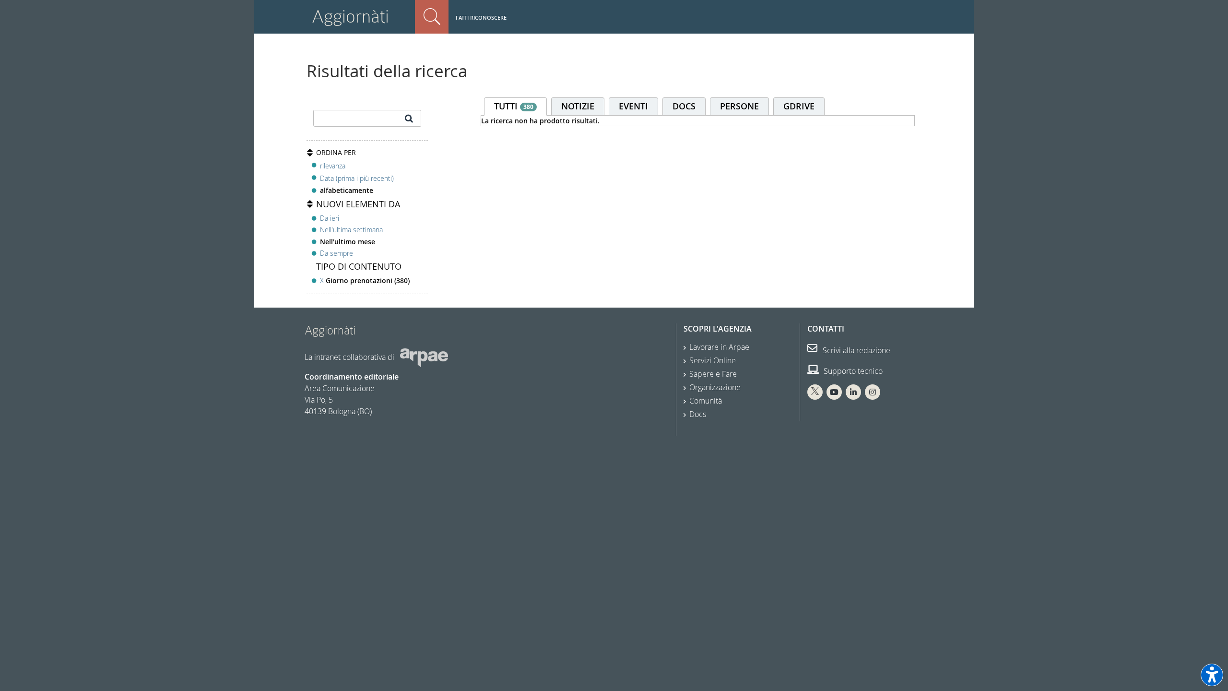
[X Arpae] (815, 392)
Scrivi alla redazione (855, 350)
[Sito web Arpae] (424, 357)
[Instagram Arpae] (872, 392)
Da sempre (336, 253)
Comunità (705, 400)
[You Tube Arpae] (834, 392)
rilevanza (332, 165)
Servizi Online (712, 360)
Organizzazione (715, 387)
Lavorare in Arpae (719, 347)
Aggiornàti (350, 16)
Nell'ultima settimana (351, 229)
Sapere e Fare (713, 374)
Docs (697, 414)
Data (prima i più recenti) (357, 178)
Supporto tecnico (852, 371)
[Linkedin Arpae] (853, 392)
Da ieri (329, 218)
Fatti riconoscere (481, 17)
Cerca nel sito (432, 17)
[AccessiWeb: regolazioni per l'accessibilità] (1212, 675)
